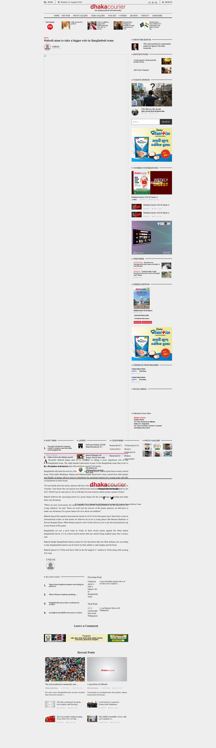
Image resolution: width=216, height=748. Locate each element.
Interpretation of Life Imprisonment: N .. (96, 446)
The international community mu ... (61, 684)
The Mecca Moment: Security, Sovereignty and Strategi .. (69, 703)
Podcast (112, 16)
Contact (145, 16)
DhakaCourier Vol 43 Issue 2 (156, 213)
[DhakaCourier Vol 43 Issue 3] (167, 448)
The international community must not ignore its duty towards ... (157, 46)
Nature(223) (115, 456)
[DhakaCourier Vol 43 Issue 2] (147, 455)
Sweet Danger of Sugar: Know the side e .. (95, 457)
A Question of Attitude (97, 684)
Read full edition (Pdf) (141, 315)
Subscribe (157, 16)
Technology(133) (131, 445)
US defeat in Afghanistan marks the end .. (94, 470)
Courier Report (94, 688)
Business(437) (116, 445)
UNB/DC (56, 47)
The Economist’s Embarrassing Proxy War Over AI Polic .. (69, 717)
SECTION (66, 16)
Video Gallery (98, 16)
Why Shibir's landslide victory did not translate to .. (112, 717)
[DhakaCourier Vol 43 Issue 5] (147, 448)
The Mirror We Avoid (151, 109)
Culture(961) (115, 449)
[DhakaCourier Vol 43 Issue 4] (157, 448)
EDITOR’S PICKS (140, 54)
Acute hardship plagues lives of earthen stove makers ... (112, 582)
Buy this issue (146, 322)
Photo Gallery (80, 16)
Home (56, 16)
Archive (134, 16)
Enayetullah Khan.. (52, 688)
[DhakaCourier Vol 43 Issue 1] (157, 455)
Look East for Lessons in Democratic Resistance (109, 703)
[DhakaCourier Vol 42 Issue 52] (167, 455)
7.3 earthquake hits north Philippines (110, 609)
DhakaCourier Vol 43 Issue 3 (156, 205)
